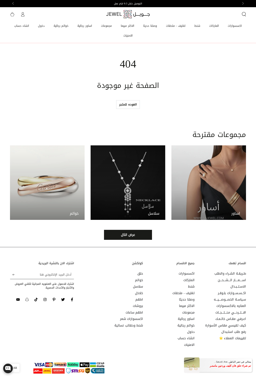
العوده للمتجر (128, 104)
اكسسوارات (187, 273)
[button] (244, 14)
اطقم (139, 299)
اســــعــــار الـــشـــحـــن (232, 280)
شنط (191, 286)
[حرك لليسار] (242, 3)
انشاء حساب (186, 338)
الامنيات (189, 345)
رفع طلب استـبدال (233, 332)
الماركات (189, 280)
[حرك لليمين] (13, 3)
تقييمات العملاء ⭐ (232, 338)
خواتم (139, 280)
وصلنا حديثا (187, 299)
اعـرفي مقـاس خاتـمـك (230, 319)
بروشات (138, 306)
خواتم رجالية (186, 325)
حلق (140, 273)
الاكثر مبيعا (187, 306)
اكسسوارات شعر (131, 319)
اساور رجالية (186, 319)
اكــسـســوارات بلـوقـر (232, 293)
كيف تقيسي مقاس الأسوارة (225, 325)
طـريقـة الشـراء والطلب (230, 273)
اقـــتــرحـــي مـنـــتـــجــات (230, 312)
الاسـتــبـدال (238, 286)
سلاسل (138, 286)
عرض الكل (128, 235)
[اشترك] (12, 274)
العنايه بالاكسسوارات (231, 306)
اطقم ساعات (134, 312)
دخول (191, 332)
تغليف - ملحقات (183, 293)
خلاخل (139, 293)
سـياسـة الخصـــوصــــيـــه (230, 299)
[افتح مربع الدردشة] (8, 368)
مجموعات (188, 312)
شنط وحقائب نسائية (128, 325)
